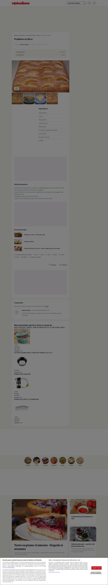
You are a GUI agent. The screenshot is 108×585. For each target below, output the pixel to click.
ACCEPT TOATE (96, 568)
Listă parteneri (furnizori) (54, 572)
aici (24, 576)
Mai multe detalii (10, 567)
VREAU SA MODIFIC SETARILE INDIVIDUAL (96, 572)
